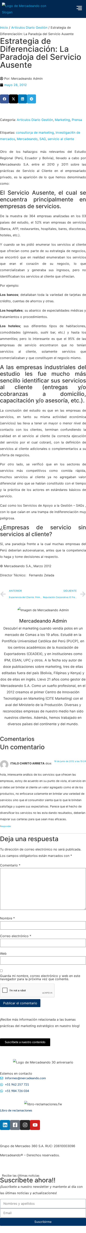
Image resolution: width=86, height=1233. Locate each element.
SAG (42, 139)
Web (3, 953)
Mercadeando (27, 139)
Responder (5, 826)
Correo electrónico (15, 936)
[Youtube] (35, 1125)
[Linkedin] (5, 1125)
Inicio (4, 27)
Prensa (77, 120)
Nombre (7, 918)
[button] (4, 98)
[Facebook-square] (15, 1125)
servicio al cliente (61, 139)
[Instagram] (25, 1125)
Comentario (10, 865)
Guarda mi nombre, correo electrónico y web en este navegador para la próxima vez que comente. (40, 977)
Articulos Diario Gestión (29, 27)
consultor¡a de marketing (35, 132)
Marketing (62, 120)
